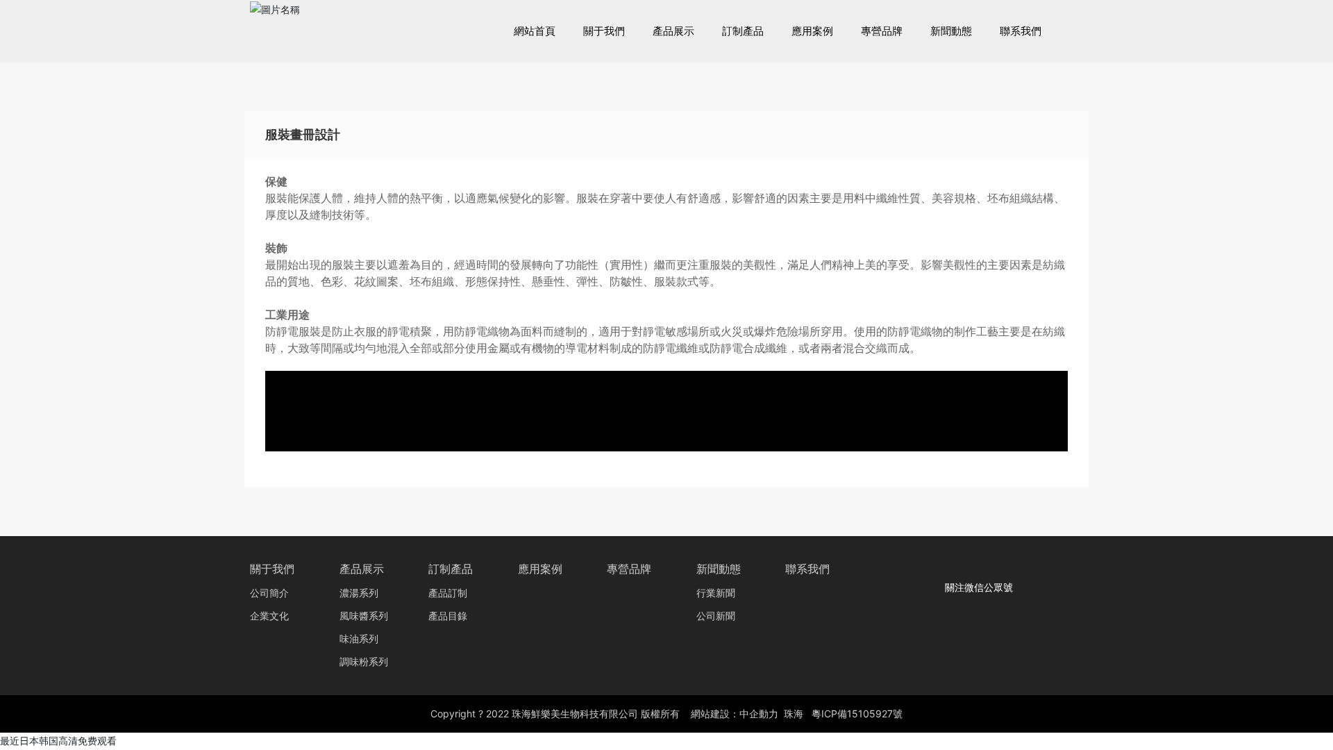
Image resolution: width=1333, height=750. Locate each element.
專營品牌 (629, 569)
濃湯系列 (358, 593)
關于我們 (272, 569)
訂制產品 (450, 569)
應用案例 (540, 569)
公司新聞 (715, 616)
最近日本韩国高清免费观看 (58, 741)
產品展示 (361, 569)
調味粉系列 (363, 662)
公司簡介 (269, 593)
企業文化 (269, 616)
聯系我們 (807, 569)
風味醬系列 (363, 616)
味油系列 (358, 639)
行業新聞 (715, 593)
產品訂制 (447, 593)
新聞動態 (718, 569)
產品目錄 (447, 616)
